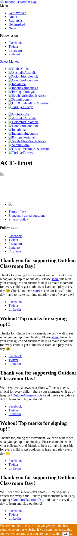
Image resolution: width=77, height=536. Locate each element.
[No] (71, 534)
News (12, 28)
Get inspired (17, 24)
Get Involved (17, 13)
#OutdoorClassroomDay (27, 395)
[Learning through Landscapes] (10, 204)
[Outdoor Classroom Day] (18, 2)
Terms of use (17, 211)
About (13, 17)
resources (36, 290)
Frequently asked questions (27, 215)
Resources (15, 20)
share (55, 279)
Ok (66, 533)
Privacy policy (18, 219)
